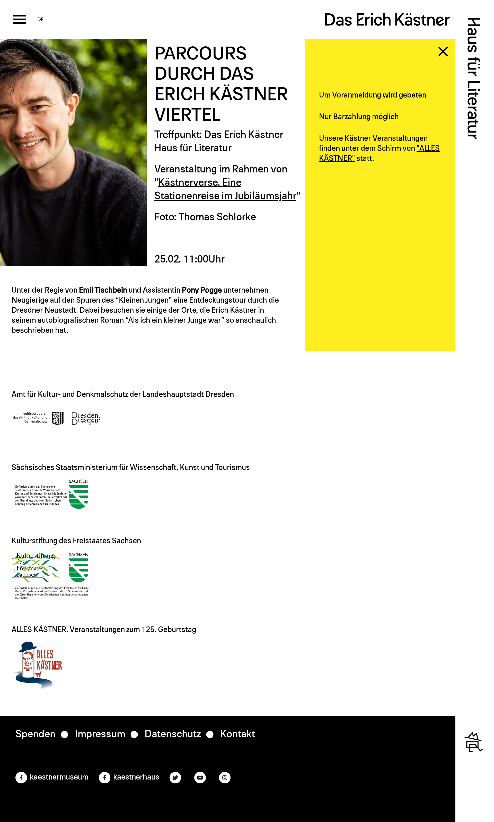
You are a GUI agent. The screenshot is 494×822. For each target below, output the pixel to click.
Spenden (35, 734)
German (40, 19)
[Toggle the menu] (19, 19)
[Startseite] (387, 21)
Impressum (100, 734)
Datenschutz (173, 734)
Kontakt (237, 734)
